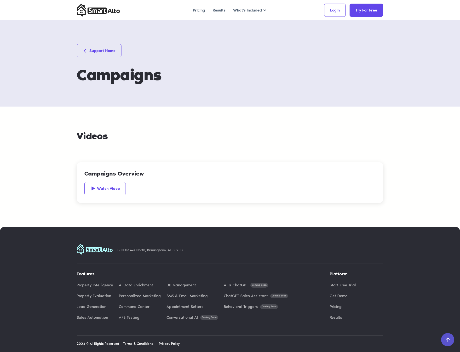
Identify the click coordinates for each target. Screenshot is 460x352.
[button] (249, 10)
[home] (98, 10)
